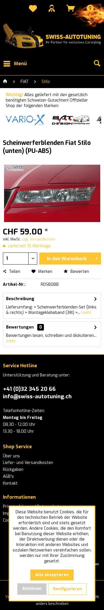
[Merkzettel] (33, 9)
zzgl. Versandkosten (38, 239)
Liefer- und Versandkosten (28, 462)
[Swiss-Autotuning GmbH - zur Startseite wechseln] (52, 36)
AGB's (8, 476)
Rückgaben (13, 469)
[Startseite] (5, 81)
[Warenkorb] (71, 8)
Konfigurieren (67, 589)
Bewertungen (20, 327)
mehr (86, 312)
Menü (20, 63)
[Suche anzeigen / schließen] (97, 63)
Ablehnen (32, 588)
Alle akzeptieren (52, 575)
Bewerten (79, 271)
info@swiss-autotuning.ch (37, 396)
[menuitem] (33, 9)
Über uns (11, 456)
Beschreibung (20, 299)
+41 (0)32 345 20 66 (29, 389)
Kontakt (10, 483)
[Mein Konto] (52, 8)
